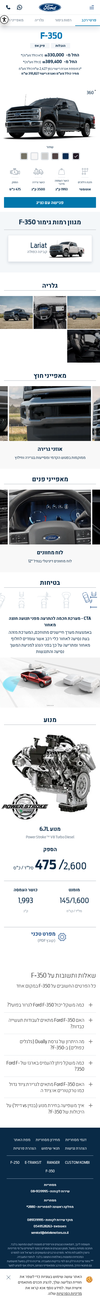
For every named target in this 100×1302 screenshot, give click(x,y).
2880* (30, 1206)
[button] (89, 600)
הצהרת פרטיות (24, 1148)
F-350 (50, 1171)
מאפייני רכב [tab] (13, 20)
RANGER (53, 1163)
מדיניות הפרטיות (69, 1294)
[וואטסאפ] (19, 7)
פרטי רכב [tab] (89, 20)
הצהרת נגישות (76, 1148)
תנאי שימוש (50, 1148)
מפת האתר (22, 1140)
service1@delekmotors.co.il (50, 1232)
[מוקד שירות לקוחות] (8, 7)
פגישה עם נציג (50, 202)
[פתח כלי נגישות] (4, 19)
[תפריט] (91, 7)
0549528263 (43, 1226)
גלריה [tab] (39, 20)
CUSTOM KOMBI (77, 1163)
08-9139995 (39, 1191)
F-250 (14, 1163)
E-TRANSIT (33, 1163)
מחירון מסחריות (48, 1140)
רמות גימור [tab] (63, 20)
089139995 (35, 1219)
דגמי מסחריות (75, 1140)
